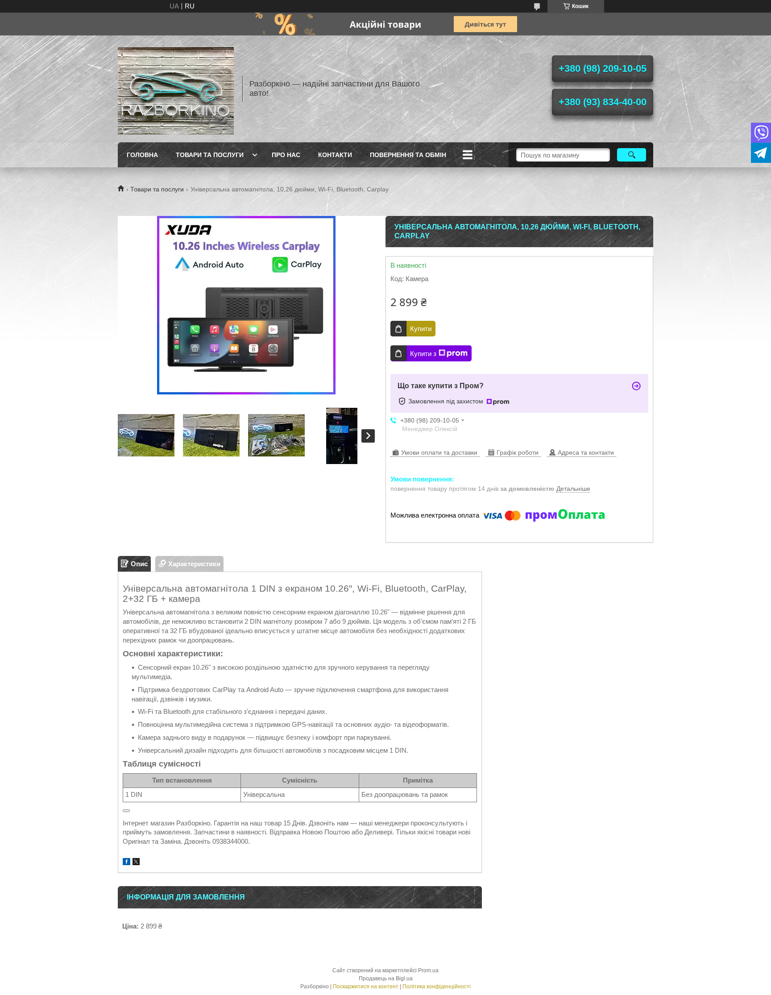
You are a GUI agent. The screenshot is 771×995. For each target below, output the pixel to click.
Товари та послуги (210, 154)
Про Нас (286, 154)
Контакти (335, 154)
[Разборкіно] (176, 89)
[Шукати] (631, 155)
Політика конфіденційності (436, 986)
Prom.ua (428, 970)
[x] (136, 862)
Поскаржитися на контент (365, 986)
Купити (420, 328)
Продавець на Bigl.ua (386, 978)
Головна (142, 154)
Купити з (423, 353)
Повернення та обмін (408, 154)
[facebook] (126, 862)
